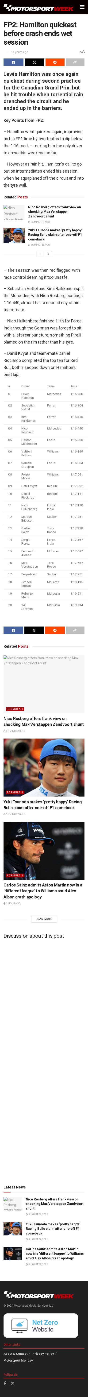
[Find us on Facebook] (5, 1383)
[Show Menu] (82, 7)
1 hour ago (13, 903)
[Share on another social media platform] (75, 62)
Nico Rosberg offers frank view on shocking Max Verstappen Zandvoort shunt (54, 211)
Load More (44, 919)
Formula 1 (15, 709)
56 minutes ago (40, 245)
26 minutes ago (40, 222)
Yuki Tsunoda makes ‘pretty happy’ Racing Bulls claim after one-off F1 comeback (55, 234)
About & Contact (15, 1353)
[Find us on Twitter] (13, 1383)
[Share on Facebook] (13, 62)
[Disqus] (44, 1001)
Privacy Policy (43, 1353)
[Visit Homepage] (39, 7)
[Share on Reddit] (55, 62)
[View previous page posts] (39, 254)
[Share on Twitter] (35, 62)
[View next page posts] (48, 254)
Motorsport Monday (18, 1360)
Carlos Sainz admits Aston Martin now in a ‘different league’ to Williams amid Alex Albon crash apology (43, 890)
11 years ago (19, 52)
